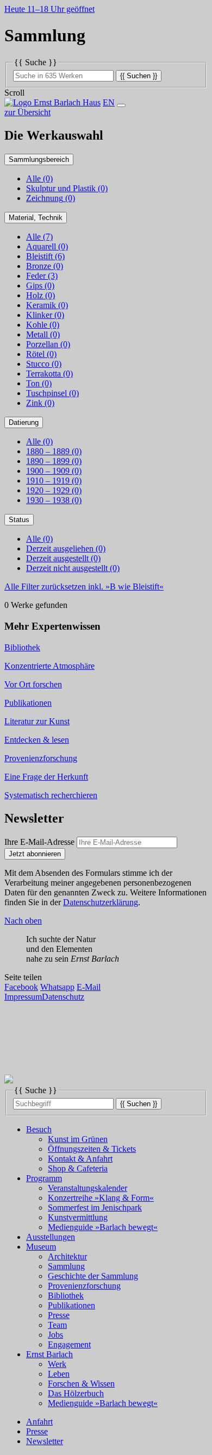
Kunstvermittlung (78, 1217)
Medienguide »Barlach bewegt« (103, 1227)
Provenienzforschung (84, 1285)
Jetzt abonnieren (35, 854)
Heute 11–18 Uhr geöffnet (49, 9)
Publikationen (71, 1305)
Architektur (67, 1256)
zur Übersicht (27, 112)
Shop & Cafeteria (78, 1168)
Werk (57, 1364)
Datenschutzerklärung (100, 902)
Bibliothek (66, 1295)
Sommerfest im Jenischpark (95, 1207)
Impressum (23, 996)
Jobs (55, 1334)
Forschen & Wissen (81, 1383)
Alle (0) (39, 178)
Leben (59, 1373)
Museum (41, 1246)
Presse (59, 1315)
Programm (44, 1178)
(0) (67, 188)
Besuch (39, 1129)
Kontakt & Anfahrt (80, 1158)
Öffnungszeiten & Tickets (92, 1148)
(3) (42, 275)
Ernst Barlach (49, 1354)
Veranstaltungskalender (87, 1188)
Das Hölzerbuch (76, 1393)
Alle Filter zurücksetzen (84, 586)
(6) (45, 256)
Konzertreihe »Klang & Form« (101, 1197)
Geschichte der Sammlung (93, 1276)
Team (57, 1324)
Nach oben (23, 920)
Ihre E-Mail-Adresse (39, 841)
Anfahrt (39, 1421)
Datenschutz (63, 996)
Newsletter (44, 1441)
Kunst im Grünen (78, 1139)
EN (109, 102)
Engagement (69, 1344)
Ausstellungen (50, 1236)
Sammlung (66, 1266)
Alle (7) (39, 236)
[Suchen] (138, 75)
